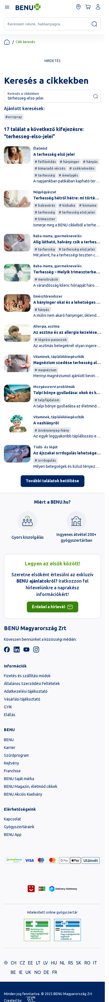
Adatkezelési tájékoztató (26, 691)
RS (70, 962)
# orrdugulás (45, 460)
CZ (22, 962)
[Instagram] (36, 651)
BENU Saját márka (19, 778)
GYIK (8, 707)
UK (28, 972)
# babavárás (45, 205)
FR (54, 972)
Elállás (9, 714)
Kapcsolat (12, 819)
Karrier (9, 747)
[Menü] (7, 7)
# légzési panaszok (51, 340)
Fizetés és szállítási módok (27, 676)
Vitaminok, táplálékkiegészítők (58, 356)
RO (87, 962)
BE (13, 972)
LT (38, 962)
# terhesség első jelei (77, 212)
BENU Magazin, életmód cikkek (30, 786)
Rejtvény (11, 763)
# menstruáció (46, 279)
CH (13, 962)
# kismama (87, 205)
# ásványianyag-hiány (52, 430)
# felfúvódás (45, 162)
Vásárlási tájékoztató (22, 699)
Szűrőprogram (16, 755)
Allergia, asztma (46, 326)
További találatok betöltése (52, 481)
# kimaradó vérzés (50, 168)
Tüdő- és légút (45, 447)
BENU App (13, 834)
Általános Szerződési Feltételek (32, 683)
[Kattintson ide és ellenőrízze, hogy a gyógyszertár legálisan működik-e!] (37, 930)
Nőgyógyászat (44, 192)
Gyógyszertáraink (19, 827)
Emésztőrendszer (47, 296)
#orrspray (13, 117)
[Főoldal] (7, 42)
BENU (9, 740)
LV (45, 962)
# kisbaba (67, 205)
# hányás (90, 162)
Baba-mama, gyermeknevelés (57, 236)
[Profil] (98, 7)
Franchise (12, 771)
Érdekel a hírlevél (48, 607)
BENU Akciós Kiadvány (23, 794)
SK (78, 962)
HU (54, 962)
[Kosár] (88, 7)
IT (95, 962)
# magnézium (45, 370)
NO (37, 972)
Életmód (40, 148)
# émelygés (68, 175)
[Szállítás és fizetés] (14, 860)
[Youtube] (26, 651)
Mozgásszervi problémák (54, 387)
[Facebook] (7, 651)
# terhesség (45, 175)
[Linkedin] (17, 651)
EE (30, 962)
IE (21, 972)
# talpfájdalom (47, 400)
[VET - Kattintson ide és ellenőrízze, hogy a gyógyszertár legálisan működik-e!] (67, 930)
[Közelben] (78, 7)
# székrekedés (81, 168)
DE (46, 972)
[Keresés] (94, 24)
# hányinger (69, 162)
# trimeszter (45, 219)
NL (62, 962)
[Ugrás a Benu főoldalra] (28, 7)
